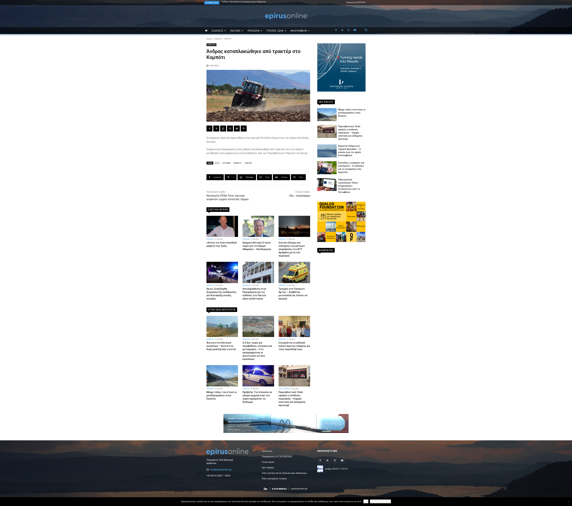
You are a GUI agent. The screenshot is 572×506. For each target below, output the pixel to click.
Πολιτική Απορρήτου (380, 501)
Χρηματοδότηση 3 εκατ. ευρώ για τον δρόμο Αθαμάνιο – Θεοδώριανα (257, 246)
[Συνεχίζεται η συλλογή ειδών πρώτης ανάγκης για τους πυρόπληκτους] (294, 326)
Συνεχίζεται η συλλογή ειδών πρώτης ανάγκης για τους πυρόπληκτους (294, 346)
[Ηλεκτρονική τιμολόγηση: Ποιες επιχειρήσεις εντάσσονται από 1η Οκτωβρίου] (327, 184)
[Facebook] (336, 30)
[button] (366, 30)
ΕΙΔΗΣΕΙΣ (218, 39)
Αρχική (209, 39)
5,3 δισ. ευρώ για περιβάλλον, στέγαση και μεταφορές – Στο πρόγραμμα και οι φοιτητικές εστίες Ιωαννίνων (257, 351)
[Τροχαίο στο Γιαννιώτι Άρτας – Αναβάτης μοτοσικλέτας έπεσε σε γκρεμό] (294, 272)
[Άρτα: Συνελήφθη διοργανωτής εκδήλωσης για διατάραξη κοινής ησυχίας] (222, 272)
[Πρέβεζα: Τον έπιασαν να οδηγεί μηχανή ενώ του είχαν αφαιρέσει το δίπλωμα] (258, 375)
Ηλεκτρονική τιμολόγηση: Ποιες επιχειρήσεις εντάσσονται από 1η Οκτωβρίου (349, 185)
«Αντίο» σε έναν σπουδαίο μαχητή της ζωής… (221, 244)
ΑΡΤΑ (217, 163)
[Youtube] (354, 30)
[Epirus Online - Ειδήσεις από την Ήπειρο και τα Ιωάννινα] (230, 451)
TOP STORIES (284, 389)
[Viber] (244, 128)
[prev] (306, 2)
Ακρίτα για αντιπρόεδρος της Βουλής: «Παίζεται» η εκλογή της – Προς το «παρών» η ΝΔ (252, 3)
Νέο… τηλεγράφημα (299, 195)
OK (366, 501)
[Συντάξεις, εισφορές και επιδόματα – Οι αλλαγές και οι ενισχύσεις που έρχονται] (327, 167)
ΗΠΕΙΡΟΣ (227, 39)
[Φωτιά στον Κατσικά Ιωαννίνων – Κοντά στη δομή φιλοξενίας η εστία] (222, 326)
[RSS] (342, 30)
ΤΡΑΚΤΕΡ (248, 163)
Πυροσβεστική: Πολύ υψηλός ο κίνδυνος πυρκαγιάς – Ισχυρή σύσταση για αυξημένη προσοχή (292, 399)
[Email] (230, 128)
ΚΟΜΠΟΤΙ (237, 163)
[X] (348, 30)
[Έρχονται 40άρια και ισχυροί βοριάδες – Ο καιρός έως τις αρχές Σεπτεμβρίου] (327, 150)
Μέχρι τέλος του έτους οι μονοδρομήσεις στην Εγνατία (221, 395)
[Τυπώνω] (237, 128)
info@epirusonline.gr (220, 469)
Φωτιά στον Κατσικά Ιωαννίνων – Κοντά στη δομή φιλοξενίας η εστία (254, 2)
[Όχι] (568, 501)
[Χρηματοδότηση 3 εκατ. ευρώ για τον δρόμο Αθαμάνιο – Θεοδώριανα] (258, 226)
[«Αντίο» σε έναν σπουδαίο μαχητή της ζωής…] (222, 226)
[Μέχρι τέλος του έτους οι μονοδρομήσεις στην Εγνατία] (222, 375)
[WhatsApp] (223, 128)
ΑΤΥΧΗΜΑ (226, 163)
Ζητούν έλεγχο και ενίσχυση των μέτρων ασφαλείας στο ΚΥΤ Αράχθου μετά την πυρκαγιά (292, 249)
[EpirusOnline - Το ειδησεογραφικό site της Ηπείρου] (286, 16)
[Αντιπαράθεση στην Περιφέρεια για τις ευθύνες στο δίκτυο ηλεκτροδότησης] (258, 272)
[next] (310, 2)
